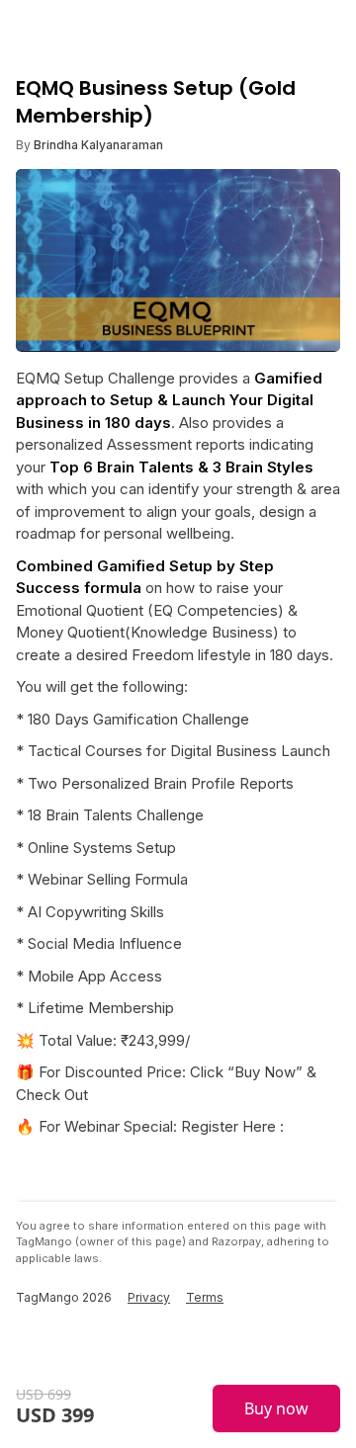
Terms (204, 1297)
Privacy (149, 1297)
